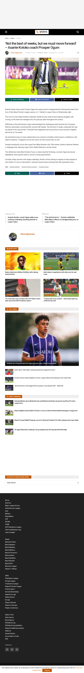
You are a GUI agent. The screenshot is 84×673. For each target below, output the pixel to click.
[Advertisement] (42, 14)
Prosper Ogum (43, 167)
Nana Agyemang (16, 52)
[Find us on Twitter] (12, 649)
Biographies (9, 516)
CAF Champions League (13, 527)
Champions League (11, 578)
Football (18, 38)
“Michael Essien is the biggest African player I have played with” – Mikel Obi (38, 386)
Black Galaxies (10, 544)
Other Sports (9, 617)
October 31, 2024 (30, 52)
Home (7, 38)
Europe (7, 600)
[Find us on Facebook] (7, 649)
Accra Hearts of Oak (12, 636)
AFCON (7, 522)
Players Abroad (10, 602)
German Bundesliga (12, 592)
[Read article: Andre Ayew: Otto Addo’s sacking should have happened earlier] (9, 372)
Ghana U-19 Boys (11, 569)
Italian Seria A (9, 597)
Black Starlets (10, 561)
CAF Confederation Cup (13, 530)
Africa (7, 500)
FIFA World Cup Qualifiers (13, 625)
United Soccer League (12, 508)
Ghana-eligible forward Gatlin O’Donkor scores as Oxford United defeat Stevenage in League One (45, 410)
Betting (7, 513)
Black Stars (49, 295)
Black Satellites (10, 558)
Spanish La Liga (10, 594)
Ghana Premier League (29, 167)
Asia (6, 511)
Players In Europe (11, 605)
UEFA (7, 575)
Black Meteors (10, 550)
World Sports (9, 620)
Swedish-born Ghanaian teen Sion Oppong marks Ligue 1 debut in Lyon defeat (31, 363)
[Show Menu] (6, 32)
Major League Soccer (12, 505)
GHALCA (8, 631)
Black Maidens (10, 547)
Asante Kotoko (14, 167)
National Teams (10, 542)
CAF (6, 519)
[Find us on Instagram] (17, 649)
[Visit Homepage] (42, 32)
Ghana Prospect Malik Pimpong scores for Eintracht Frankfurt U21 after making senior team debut (46, 420)
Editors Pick (9, 615)
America (8, 503)
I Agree (47, 670)
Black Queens (9, 555)
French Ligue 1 (10, 589)
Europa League (10, 581)
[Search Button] (78, 32)
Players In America (11, 608)
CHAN (7, 524)
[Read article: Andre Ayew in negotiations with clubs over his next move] (61, 261)
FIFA (6, 639)
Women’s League (11, 566)
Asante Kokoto (10, 633)
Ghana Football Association (14, 628)
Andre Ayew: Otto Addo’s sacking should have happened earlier (34, 370)
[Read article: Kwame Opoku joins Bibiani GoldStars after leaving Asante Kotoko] (22, 261)
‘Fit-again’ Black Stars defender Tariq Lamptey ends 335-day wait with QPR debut (40, 430)
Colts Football (10, 532)
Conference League (11, 584)
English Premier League (13, 586)
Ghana (12, 38)
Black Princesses (11, 553)
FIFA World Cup (10, 623)
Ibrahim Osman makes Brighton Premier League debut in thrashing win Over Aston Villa (42, 378)
